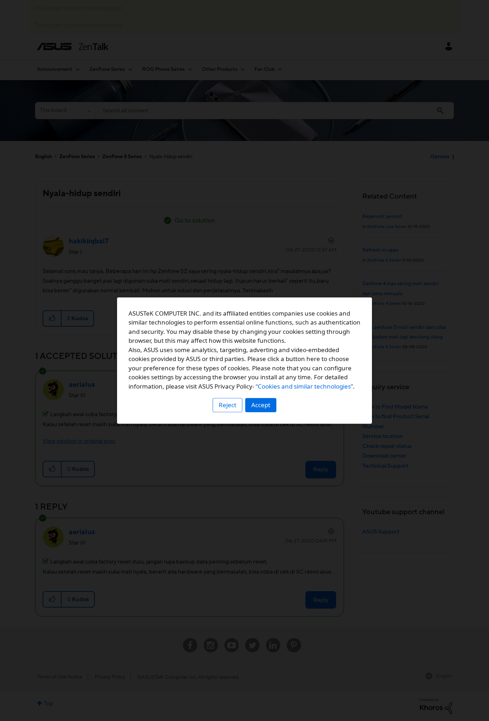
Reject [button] (227, 405)
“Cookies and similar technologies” (304, 386)
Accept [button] (260, 405)
